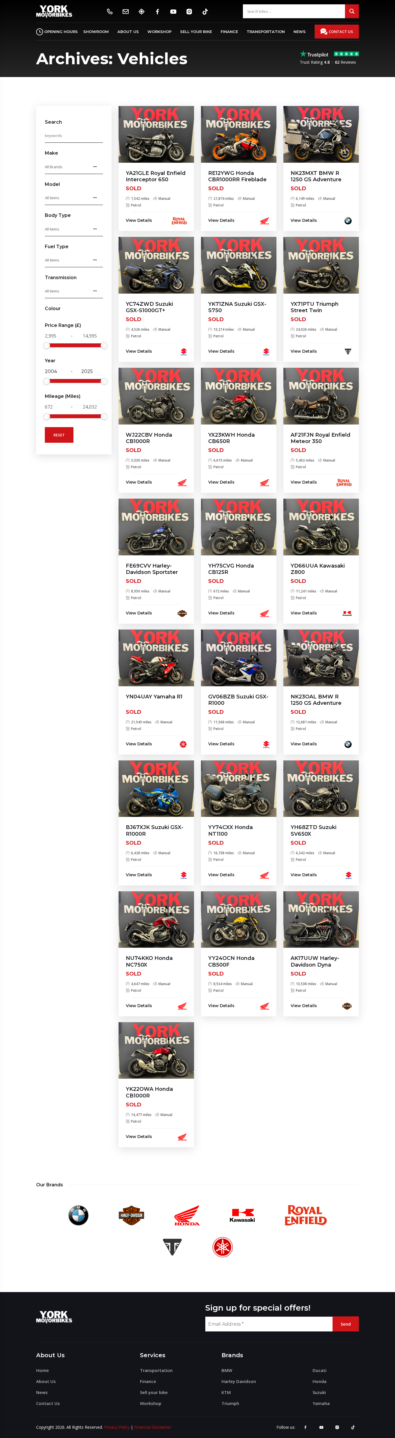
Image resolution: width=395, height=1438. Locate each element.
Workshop (159, 31)
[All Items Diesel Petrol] (74, 260)
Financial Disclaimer (152, 1427)
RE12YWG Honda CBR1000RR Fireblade (237, 176)
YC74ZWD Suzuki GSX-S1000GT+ (149, 307)
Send (346, 1324)
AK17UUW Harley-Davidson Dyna (315, 961)
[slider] (46, 345)
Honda (319, 1381)
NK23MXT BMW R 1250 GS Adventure (316, 176)
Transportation (266, 31)
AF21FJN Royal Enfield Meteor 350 (320, 438)
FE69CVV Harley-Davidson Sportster (152, 569)
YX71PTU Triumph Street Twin (315, 307)
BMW (227, 1370)
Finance (229, 31)
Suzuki (319, 1392)
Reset (59, 435)
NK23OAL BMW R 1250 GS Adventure (316, 700)
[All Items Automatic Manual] (74, 291)
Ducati (319, 1370)
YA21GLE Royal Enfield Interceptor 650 (156, 176)
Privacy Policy (117, 1427)
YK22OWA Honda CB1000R (149, 1092)
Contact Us (48, 1403)
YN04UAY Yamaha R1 (154, 697)
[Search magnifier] (352, 11)
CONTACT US (341, 31)
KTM (226, 1392)
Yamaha (321, 1403)
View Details (139, 220)
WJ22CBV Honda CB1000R (149, 438)
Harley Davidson (239, 1381)
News (300, 31)
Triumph (230, 1403)
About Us (128, 31)
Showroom (96, 31)
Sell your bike (196, 31)
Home (42, 1370)
